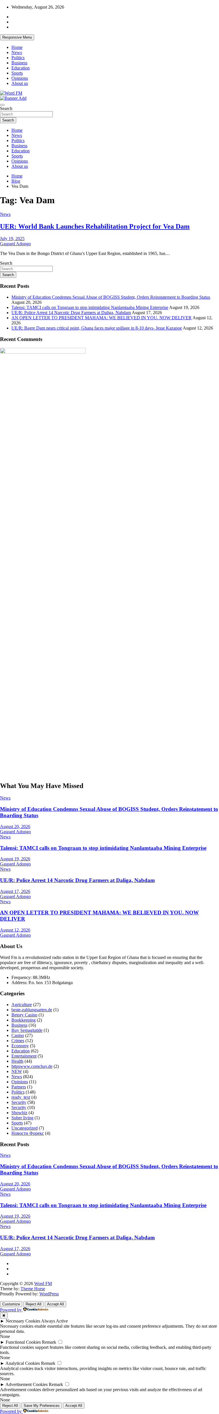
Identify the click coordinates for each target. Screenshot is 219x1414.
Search (6, 108)
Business (19, 62)
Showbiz (19, 1112)
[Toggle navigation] (2, 105)
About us (19, 83)
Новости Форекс (27, 1133)
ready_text (20, 1097)
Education (20, 67)
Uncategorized (24, 1128)
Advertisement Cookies (26, 1384)
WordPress (49, 1293)
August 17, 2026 (15, 891)
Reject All (33, 1304)
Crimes (17, 1040)
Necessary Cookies (23, 1321)
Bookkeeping (23, 1020)
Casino (17, 1035)
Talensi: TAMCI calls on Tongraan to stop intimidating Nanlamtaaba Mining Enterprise (89, 307)
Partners (18, 1086)
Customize (11, 1304)
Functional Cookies (23, 1342)
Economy (20, 1045)
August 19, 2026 (15, 858)
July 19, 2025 (12, 238)
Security (18, 1102)
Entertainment (23, 1056)
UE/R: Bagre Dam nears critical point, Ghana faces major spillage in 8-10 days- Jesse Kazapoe (96, 328)
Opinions (19, 78)
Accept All (55, 1304)
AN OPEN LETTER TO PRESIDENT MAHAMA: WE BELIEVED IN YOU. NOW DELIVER (101, 317)
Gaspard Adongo (15, 243)
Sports (17, 73)
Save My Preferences (42, 1405)
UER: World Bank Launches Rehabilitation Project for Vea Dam (95, 226)
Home (17, 47)
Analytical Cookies (22, 1363)
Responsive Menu (17, 37)
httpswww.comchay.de (31, 1066)
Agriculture (21, 1004)
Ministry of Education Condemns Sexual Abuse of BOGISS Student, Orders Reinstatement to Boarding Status (110, 297)
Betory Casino (24, 1014)
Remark (49, 1342)
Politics (18, 57)
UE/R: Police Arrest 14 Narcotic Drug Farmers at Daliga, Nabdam (71, 312)
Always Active (54, 1321)
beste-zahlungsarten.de (31, 1009)
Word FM (43, 1283)
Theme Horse (33, 1288)
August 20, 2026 (15, 826)
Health (17, 1061)
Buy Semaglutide (26, 1030)
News (16, 52)
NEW (16, 1071)
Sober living (22, 1117)
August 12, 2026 (15, 930)
